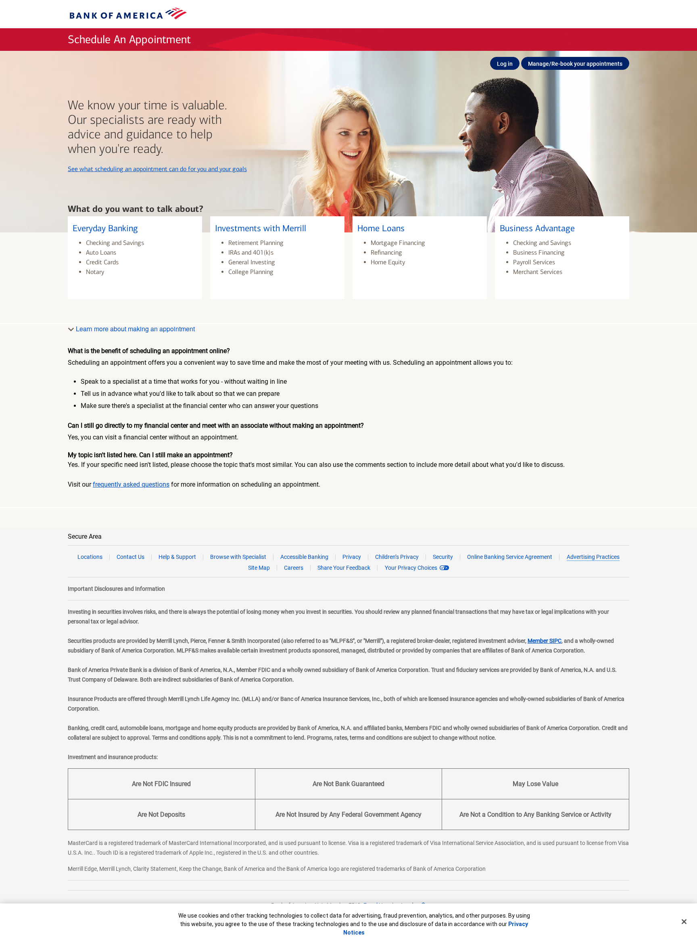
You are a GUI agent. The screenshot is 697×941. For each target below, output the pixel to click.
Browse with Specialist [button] (238, 557)
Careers (293, 568)
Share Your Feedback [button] (343, 568)
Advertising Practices (593, 557)
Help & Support (177, 557)
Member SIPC (544, 641)
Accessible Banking (304, 557)
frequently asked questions (131, 484)
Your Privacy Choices (411, 568)
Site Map (259, 568)
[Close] (684, 922)
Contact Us (130, 557)
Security (443, 557)
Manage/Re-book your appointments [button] (575, 64)
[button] (135, 257)
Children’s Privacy (397, 557)
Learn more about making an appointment (134, 328)
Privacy (351, 557)
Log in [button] (505, 64)
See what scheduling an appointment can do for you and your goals (157, 169)
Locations (89, 557)
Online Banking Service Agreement (509, 557)
